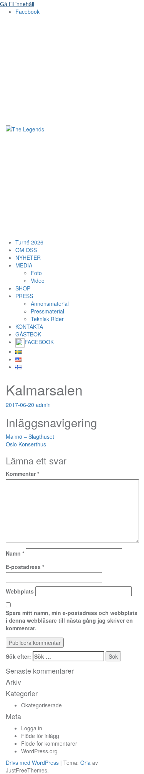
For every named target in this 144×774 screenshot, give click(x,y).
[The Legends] (25, 128)
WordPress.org (39, 751)
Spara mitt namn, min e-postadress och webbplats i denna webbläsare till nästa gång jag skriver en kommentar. (71, 620)
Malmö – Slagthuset (30, 436)
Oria (85, 762)
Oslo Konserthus (26, 444)
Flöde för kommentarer (49, 743)
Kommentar (22, 473)
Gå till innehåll (17, 4)
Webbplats (20, 591)
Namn (15, 553)
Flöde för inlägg (40, 736)
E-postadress (25, 567)
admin (43, 404)
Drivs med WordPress (32, 762)
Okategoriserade (41, 705)
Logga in (31, 728)
